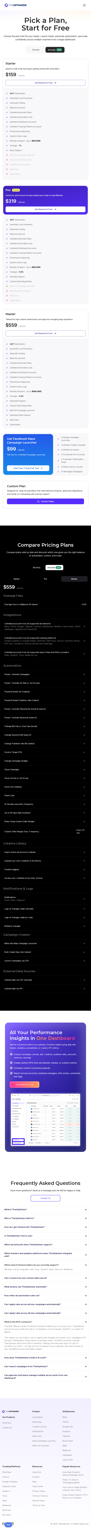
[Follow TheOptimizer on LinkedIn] (12, 1523)
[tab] (36, 50)
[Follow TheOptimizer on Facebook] (3, 1523)
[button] (84, 5)
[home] (16, 5)
